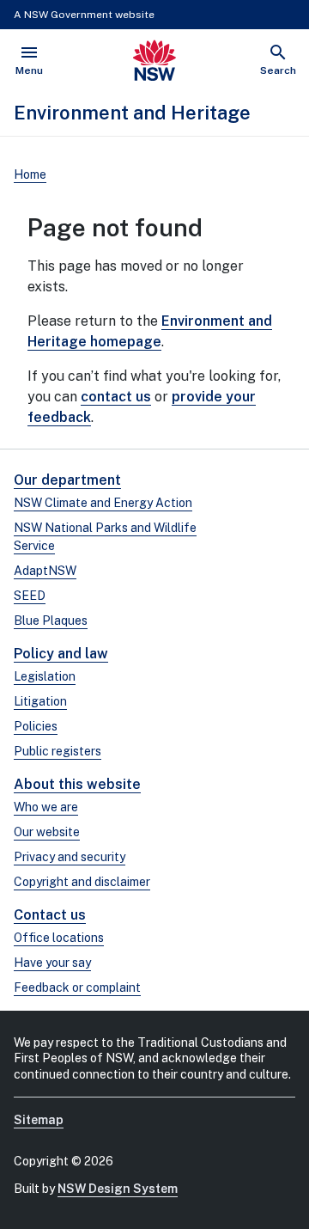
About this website (77, 784)
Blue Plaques (51, 620)
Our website (47, 832)
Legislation (45, 676)
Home (30, 174)
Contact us (50, 915)
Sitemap (39, 1120)
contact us (116, 396)
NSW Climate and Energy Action (103, 503)
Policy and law (61, 653)
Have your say (52, 962)
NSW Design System (118, 1188)
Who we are (46, 807)
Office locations (59, 938)
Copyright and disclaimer (82, 882)
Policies (36, 726)
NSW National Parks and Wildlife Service (105, 537)
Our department (67, 480)
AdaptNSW (45, 571)
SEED (29, 595)
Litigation (40, 701)
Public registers (57, 751)
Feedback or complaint (77, 987)
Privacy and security (69, 857)
